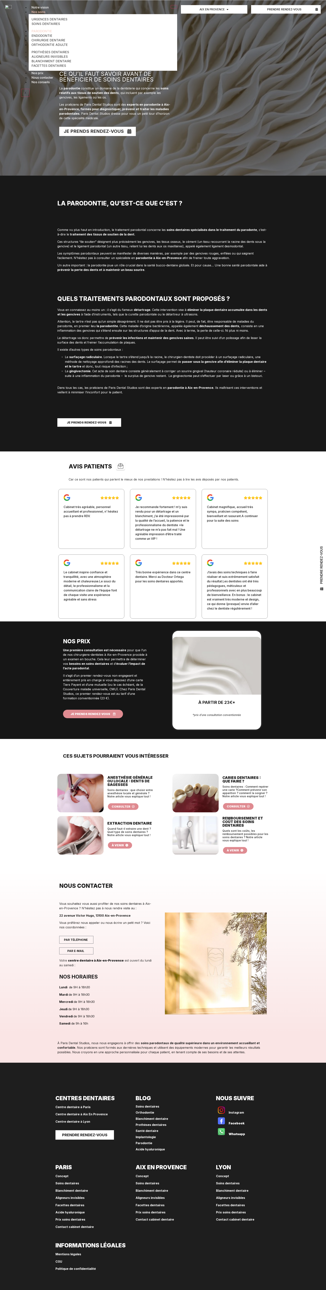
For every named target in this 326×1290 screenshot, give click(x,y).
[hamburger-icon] (174, 6)
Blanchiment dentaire (152, 1119)
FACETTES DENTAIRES (49, 66)
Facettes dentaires (69, 1205)
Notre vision (40, 7)
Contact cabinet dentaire (74, 1227)
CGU (58, 1261)
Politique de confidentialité (75, 1269)
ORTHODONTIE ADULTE (50, 45)
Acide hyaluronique (150, 1149)
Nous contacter (42, 77)
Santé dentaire (147, 1131)
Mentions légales (68, 1254)
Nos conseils (41, 82)
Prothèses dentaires (151, 1125)
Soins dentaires (147, 1106)
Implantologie (146, 1137)
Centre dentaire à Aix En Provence (81, 1114)
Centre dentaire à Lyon (72, 1121)
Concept (61, 1176)
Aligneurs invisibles (70, 1198)
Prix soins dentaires (70, 1219)
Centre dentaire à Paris (73, 1107)
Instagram (236, 1112)
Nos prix (37, 73)
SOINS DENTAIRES (46, 24)
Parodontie (144, 1143)
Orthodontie (145, 1112)
